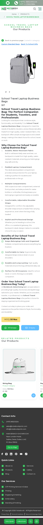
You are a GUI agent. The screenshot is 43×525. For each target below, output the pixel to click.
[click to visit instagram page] (6, 453)
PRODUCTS (25, 14)
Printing (8, 491)
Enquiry (32, 328)
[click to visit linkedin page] (11, 453)
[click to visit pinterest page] (16, 453)
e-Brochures (22, 521)
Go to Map (12, 447)
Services (30, 466)
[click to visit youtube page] (21, 453)
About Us (8, 466)
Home (14, 14)
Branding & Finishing (13, 503)
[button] (40, 8)
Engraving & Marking (13, 495)
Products (8, 470)
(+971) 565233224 (12, 422)
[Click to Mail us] (8, 3)
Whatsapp (12, 328)
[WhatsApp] (5, 395)
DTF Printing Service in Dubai (16, 487)
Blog (7, 474)
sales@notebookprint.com (16, 426)
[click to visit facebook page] (2, 453)
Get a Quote (9, 521)
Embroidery (10, 499)
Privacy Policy (5, 514)
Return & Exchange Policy (34, 514)
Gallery (29, 470)
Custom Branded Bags (10, 44)
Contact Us (31, 474)
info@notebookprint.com (16, 429)
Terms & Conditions (17, 514)
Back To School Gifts (29, 44)
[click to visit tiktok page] (26, 453)
